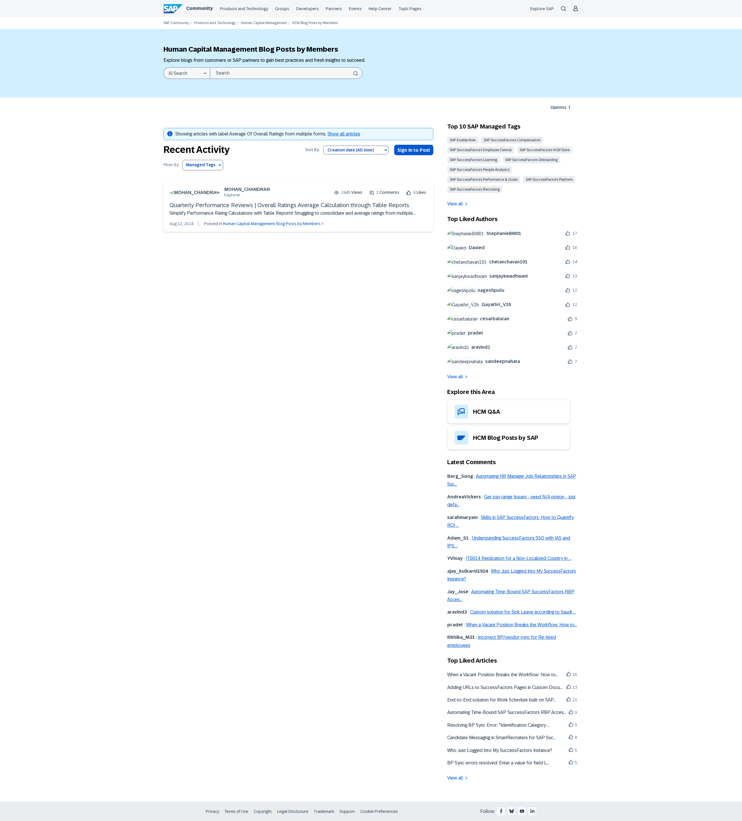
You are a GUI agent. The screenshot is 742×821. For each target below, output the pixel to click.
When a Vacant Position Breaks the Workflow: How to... (521, 624)
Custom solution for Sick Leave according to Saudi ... (523, 612)
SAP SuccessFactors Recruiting (475, 189)
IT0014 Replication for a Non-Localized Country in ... (518, 558)
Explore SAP (542, 8)
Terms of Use (236, 811)
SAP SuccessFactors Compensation (512, 140)
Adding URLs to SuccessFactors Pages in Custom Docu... (505, 687)
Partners (334, 8)
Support (347, 811)
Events (355, 8)
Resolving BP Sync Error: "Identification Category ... (498, 725)
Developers (307, 8)
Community (199, 8)
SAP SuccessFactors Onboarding (531, 160)
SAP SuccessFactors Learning (473, 160)
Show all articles (344, 133)
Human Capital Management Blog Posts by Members (272, 223)
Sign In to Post (413, 150)
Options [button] (558, 107)
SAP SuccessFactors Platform (549, 180)
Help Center (380, 8)
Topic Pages (410, 8)
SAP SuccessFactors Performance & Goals (484, 180)
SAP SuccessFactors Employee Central (481, 150)
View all (455, 203)
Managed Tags (200, 164)
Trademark (324, 811)
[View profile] (195, 192)
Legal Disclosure (292, 811)
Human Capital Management (264, 23)
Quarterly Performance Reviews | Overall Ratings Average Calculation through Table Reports (289, 205)
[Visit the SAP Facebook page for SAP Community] (501, 811)
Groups (282, 8)
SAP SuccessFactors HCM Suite (545, 150)
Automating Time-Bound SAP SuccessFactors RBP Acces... (506, 712)
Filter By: (171, 165)
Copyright (263, 811)
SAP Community (176, 23)
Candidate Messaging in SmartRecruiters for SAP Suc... (501, 737)
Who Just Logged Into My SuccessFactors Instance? (499, 750)
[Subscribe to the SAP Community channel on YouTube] (522, 811)
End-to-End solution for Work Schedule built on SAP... (501, 699)
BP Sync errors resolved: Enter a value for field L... (498, 762)
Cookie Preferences (379, 811)
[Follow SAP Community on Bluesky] (511, 811)
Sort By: (312, 150)
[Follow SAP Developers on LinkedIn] (532, 811)
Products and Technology (244, 8)
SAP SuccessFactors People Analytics (480, 170)
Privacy (212, 811)
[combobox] (286, 73)
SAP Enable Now (463, 140)
